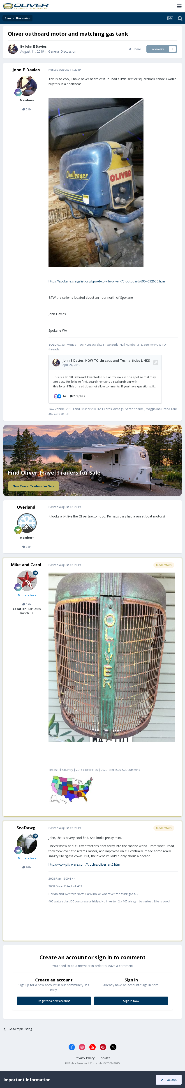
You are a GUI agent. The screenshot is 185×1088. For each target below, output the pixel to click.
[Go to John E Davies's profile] (13, 49)
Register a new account (54, 1001)
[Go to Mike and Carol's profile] (27, 581)
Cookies (104, 1058)
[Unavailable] (96, 182)
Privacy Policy (85, 1058)
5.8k (28, 109)
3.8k (28, 547)
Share (136, 49)
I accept (170, 1079)
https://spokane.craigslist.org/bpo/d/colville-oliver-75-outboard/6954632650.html (107, 281)
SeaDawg (25, 827)
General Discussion (62, 51)
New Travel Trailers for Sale (33, 486)
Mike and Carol (26, 564)
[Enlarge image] (71, 789)
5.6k (28, 604)
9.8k (28, 867)
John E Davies (26, 69)
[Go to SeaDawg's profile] (27, 844)
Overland (26, 507)
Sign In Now (131, 1001)
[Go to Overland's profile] (27, 523)
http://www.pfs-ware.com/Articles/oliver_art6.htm (84, 864)
